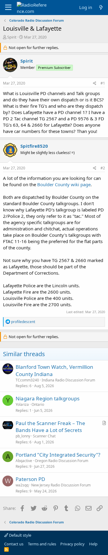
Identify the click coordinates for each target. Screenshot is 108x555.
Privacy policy (72, 544)
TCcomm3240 (27, 380)
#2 (102, 168)
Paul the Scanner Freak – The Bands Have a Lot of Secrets (50, 427)
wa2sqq (22, 485)
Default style (19, 535)
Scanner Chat (44, 436)
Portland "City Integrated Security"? (58, 454)
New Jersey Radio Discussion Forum (61, 485)
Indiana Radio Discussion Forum (68, 380)
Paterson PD (30, 479)
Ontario (38, 404)
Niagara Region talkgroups (48, 398)
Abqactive (24, 460)
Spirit (11, 37)
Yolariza (22, 404)
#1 (102, 83)
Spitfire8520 (34, 146)
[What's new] (101, 7)
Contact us (13, 544)
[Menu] (8, 7)
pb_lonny (23, 436)
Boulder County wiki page (64, 184)
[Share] (94, 83)
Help (93, 544)
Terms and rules (42, 544)
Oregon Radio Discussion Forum (61, 460)
